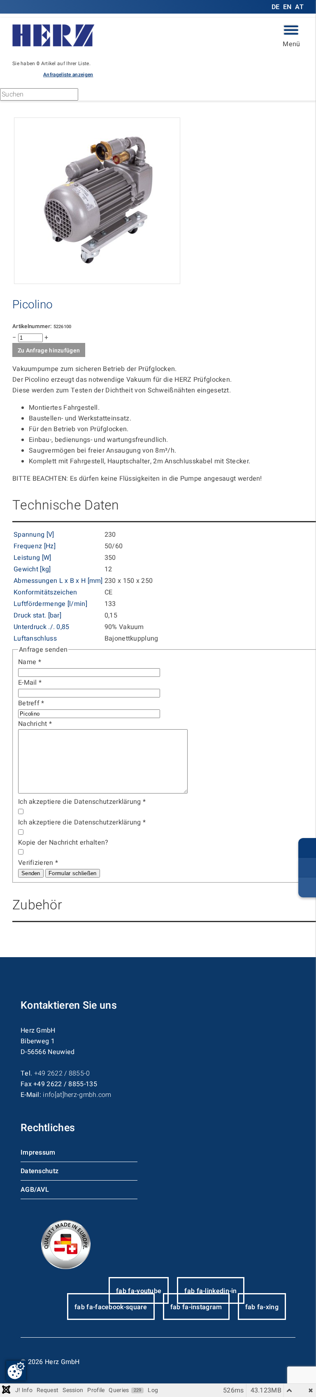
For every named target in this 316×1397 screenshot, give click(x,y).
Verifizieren (38, 863)
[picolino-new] (97, 282)
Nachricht (35, 724)
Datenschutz (39, 1171)
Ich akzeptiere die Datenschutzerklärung (82, 802)
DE (276, 7)
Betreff (31, 703)
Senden (30, 873)
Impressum (38, 1153)
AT (299, 7)
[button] (68, 74)
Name (29, 662)
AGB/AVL (35, 1190)
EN (287, 7)
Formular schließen (72, 873)
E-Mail (30, 683)
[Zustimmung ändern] (16, 1371)
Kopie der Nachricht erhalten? (63, 843)
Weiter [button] (103, 96)
